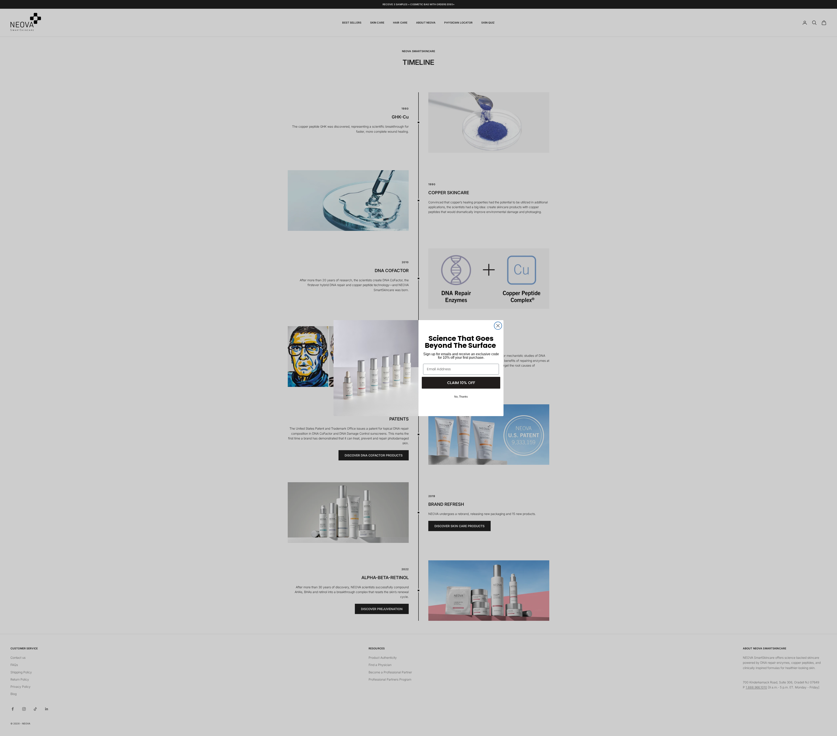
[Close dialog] (498, 325)
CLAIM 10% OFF (461, 382)
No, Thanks (461, 396)
